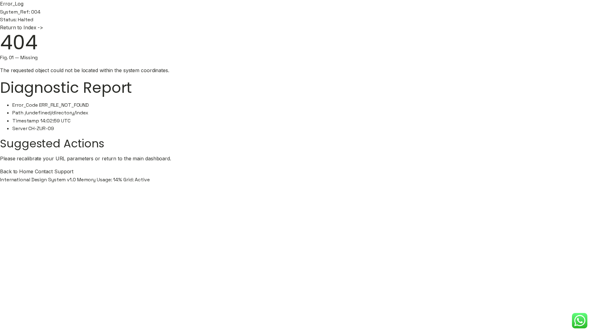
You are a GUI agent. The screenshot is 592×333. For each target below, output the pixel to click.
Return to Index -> (21, 27)
